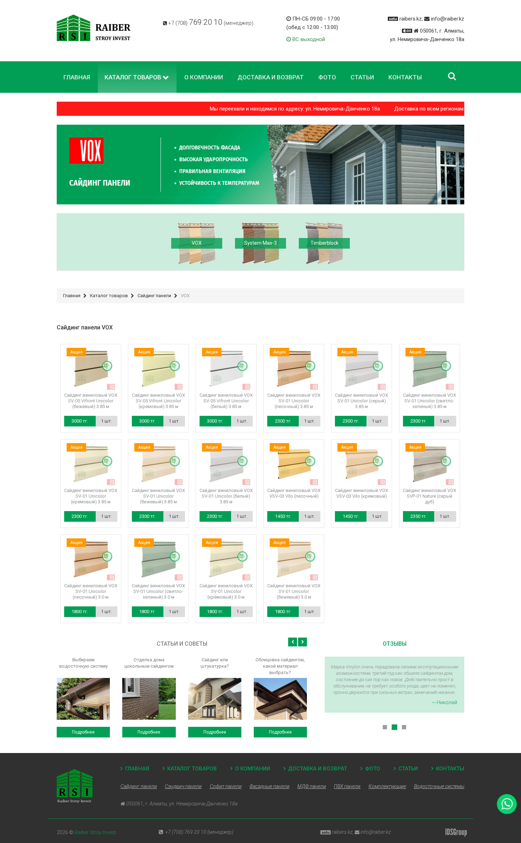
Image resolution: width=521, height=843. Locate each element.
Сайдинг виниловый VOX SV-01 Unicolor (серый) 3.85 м (361, 400)
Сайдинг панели (139, 786)
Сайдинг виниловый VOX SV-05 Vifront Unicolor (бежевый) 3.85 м (90, 400)
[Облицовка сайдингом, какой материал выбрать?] (280, 699)
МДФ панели (311, 786)
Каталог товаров (192, 768)
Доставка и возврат (317, 768)
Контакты (450, 768)
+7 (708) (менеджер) (210, 23)
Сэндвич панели (183, 786)
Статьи (408, 768)
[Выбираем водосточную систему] (83, 699)
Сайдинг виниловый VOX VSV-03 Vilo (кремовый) (361, 493)
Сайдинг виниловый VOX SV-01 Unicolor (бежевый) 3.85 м (158, 496)
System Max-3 (260, 243)
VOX (197, 243)
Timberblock (324, 243)
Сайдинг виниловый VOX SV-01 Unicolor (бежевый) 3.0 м (293, 591)
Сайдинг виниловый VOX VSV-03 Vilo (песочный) (293, 493)
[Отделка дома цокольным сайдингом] (148, 699)
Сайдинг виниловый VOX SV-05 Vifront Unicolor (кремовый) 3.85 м (158, 400)
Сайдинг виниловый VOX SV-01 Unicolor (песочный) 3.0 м (90, 591)
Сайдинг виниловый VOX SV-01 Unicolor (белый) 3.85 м (226, 496)
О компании (252, 768)
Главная (137, 768)
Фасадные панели (270, 786)
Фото (372, 768)
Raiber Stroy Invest (95, 832)
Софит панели (226, 786)
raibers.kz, (411, 19)
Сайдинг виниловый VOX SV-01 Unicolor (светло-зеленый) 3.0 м (158, 591)
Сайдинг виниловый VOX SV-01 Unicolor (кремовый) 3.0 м (226, 591)
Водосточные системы (439, 786)
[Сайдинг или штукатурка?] (214, 699)
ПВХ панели (347, 786)
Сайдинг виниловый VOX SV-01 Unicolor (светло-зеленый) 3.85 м (429, 400)
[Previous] (292, 642)
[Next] (302, 642)
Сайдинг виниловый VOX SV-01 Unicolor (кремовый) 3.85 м (90, 496)
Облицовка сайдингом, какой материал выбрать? (280, 666)
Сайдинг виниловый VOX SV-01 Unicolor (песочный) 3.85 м (293, 400)
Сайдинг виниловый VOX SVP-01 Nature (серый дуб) (429, 496)
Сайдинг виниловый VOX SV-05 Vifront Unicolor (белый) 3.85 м (226, 400)
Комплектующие (387, 786)
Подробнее (83, 732)
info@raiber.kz (447, 19)
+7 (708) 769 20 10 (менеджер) (199, 832)
